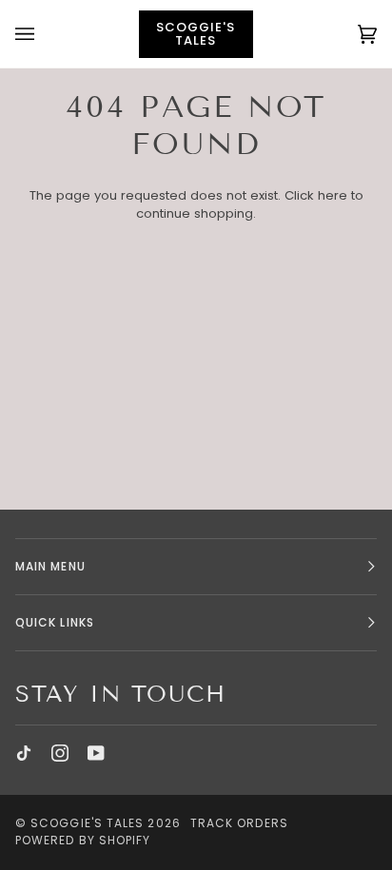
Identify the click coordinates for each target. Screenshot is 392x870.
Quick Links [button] (54, 622)
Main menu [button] (50, 566)
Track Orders (239, 823)
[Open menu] (43, 34)
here (332, 195)
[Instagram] (60, 753)
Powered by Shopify (82, 840)
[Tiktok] (23, 753)
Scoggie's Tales (87, 823)
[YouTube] (96, 753)
